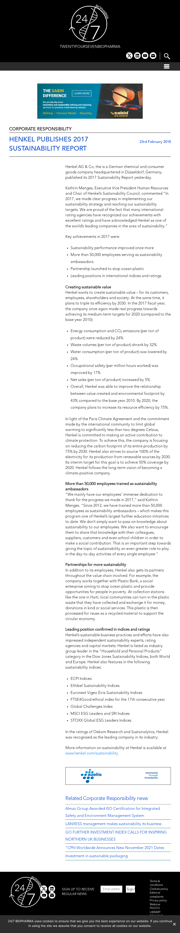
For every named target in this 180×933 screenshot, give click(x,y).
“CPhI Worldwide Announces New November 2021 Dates (114, 848)
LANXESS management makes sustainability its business (113, 824)
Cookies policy (159, 889)
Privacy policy (158, 900)
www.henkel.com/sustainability (91, 753)
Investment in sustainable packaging (96, 856)
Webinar (155, 904)
